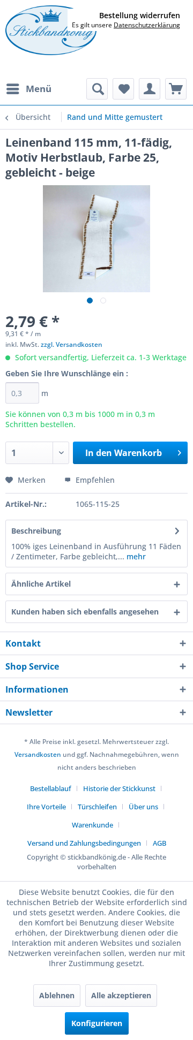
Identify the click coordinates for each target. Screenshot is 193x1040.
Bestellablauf (50, 788)
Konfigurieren (96, 1023)
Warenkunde (92, 825)
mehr (135, 556)
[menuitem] (28, 89)
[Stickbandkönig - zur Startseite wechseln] (50, 31)
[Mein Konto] (149, 89)
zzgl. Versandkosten (71, 344)
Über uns (143, 806)
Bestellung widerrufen (139, 15)
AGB (159, 843)
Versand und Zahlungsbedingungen (84, 843)
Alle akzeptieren (121, 995)
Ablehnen (57, 995)
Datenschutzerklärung (147, 24)
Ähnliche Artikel (41, 584)
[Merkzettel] (123, 89)
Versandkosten (37, 754)
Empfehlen (94, 480)
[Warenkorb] (176, 89)
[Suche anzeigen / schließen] (97, 89)
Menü (38, 88)
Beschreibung (36, 531)
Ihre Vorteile (46, 806)
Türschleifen (97, 806)
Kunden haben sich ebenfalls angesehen (85, 611)
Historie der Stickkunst (119, 788)
